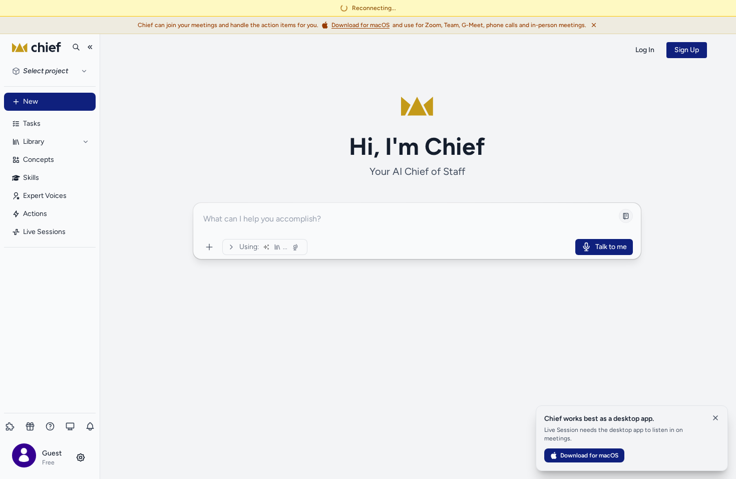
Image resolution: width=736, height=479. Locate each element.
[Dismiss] (593, 25)
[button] (50, 457)
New (30, 101)
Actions (35, 213)
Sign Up (686, 50)
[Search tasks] (76, 47)
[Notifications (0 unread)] (90, 426)
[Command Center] (209, 247)
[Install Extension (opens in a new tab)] (10, 426)
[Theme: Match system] (70, 426)
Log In (644, 50)
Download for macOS (589, 455)
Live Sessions (44, 231)
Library (33, 141)
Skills (31, 177)
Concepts (38, 159)
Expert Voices (45, 195)
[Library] (86, 142)
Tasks (32, 123)
